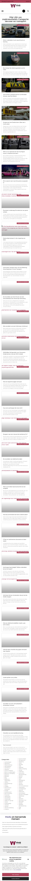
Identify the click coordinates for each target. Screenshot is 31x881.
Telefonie (21, 781)
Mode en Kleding (23, 768)
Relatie (20, 777)
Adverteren (7, 763)
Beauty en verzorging (9, 773)
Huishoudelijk (7, 803)
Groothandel (7, 799)
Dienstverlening (8, 783)
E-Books (6, 786)
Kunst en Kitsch (22, 758)
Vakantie (21, 790)
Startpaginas (22, 780)
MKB (20, 766)
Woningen (21, 801)
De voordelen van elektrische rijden (12, 459)
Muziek (20, 770)
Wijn (20, 797)
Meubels (21, 764)
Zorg (20, 807)
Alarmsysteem (7, 766)
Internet (6, 806)
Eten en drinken (8, 793)
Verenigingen (22, 793)
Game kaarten (5, 832)
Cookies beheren (15, 878)
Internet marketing (9, 807)
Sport (20, 778)
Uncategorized (22, 788)
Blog (5, 777)
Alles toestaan (15, 874)
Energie (6, 790)
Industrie (6, 804)
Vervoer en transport (23, 794)
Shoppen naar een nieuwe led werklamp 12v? (15, 434)
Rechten (21, 776)
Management (22, 760)
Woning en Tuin (22, 800)
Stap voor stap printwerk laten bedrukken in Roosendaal (14, 822)
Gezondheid (7, 797)
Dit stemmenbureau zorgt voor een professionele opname (15, 824)
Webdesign (21, 795)
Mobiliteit (21, 767)
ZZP (20, 808)
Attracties (6, 769)
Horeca (6, 802)
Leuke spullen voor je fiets (10, 677)
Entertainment (8, 792)
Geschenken (7, 796)
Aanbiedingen (7, 762)
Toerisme (21, 784)
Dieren (6, 784)
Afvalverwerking (8, 764)
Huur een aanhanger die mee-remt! (12, 408)
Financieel (6, 794)
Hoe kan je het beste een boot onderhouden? (15, 514)
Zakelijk (20, 803)
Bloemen (6, 776)
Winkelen (21, 798)
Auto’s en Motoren (8, 770)
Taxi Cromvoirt (7, 745)
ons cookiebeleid (17, 869)
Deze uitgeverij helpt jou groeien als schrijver (12, 826)
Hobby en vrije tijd (8, 800)
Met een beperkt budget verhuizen (12, 381)
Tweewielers (22, 787)
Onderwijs (21, 771)
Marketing (21, 761)
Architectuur (7, 767)
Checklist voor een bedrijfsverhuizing (13, 733)
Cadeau (6, 782)
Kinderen (6, 809)
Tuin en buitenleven (23, 785)
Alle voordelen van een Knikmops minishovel (15, 326)
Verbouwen (21, 791)
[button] (28, 859)
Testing (20, 783)
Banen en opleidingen (9, 772)
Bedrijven (6, 775)
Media (20, 763)
